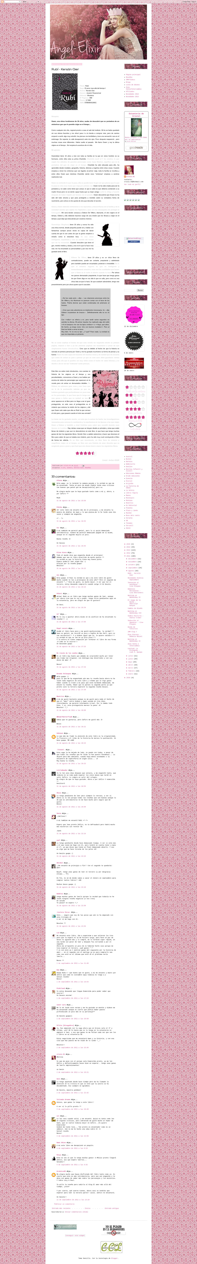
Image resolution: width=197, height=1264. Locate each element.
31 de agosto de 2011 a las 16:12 (71, 568)
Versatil (129, 526)
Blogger (114, 1258)
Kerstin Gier (79, 468)
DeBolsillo (130, 464)
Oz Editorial (131, 505)
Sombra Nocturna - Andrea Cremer (135, 617)
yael (58, 840)
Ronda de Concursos (133, 628)
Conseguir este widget (75, 1235)
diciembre (132, 559)
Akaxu (59, 793)
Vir (58, 528)
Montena (129, 500)
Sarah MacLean (131, 141)
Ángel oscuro (62, 628)
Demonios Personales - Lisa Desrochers (135, 590)
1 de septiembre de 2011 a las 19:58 (73, 1019)
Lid (58, 933)
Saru (58, 1079)
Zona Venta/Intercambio (133, 88)
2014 (129, 547)
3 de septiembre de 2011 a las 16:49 (73, 1109)
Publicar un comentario (64, 1204)
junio (131, 659)
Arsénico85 (61, 1171)
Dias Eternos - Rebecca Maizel (135, 635)
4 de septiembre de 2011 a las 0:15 (72, 1148)
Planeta (129, 508)
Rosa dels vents (133, 515)
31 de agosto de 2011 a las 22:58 (71, 906)
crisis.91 (61, 1054)
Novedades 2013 (132, 96)
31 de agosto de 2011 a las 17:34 (71, 667)
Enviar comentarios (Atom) (76, 1212)
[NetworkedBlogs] (134, 238)
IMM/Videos (130, 80)
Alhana (59, 480)
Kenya (59, 1155)
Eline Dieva (62, 552)
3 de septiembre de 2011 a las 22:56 (73, 1136)
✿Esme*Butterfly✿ (64, 717)
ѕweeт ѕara (61, 1005)
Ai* (58, 614)
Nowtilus (129, 503)
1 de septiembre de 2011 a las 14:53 (73, 982)
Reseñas (88, 468)
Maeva (128, 495)
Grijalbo (129, 483)
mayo (130, 662)
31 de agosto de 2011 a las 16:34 (71, 607)
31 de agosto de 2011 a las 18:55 (71, 786)
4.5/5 (63, 468)
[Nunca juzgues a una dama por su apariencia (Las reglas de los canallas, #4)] (136, 136)
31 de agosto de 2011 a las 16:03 (71, 521)
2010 (129, 678)
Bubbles (60, 894)
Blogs (128, 82)
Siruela (129, 518)
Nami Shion (61, 1143)
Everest (129, 481)
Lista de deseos (133, 85)
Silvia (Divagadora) (65, 1025)
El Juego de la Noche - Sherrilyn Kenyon (134, 602)
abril (131, 665)
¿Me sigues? (133, 241)
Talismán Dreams (63, 1099)
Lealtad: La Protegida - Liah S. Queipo (135, 650)
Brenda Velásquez (64, 674)
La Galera (130, 490)
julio (131, 656)
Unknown (60, 733)
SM (127, 520)
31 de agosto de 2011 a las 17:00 (71, 622)
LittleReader (62, 770)
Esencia (129, 478)
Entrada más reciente (61, 1208)
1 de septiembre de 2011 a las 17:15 (73, 998)
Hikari (59, 593)
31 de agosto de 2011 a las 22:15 (71, 856)
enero (131, 674)
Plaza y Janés (132, 510)
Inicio (87, 1208)
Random (128, 513)
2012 (129, 553)
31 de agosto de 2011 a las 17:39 (71, 690)
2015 (129, 544)
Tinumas (129, 523)
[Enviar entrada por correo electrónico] (82, 465)
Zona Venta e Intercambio (134, 645)
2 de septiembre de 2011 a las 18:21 (73, 1072)
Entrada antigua (112, 1208)
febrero (132, 671)
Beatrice (60, 696)
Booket (128, 459)
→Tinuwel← (61, 750)
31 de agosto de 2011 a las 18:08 (71, 710)
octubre (132, 565)
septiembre (133, 568)
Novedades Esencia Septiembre (135, 579)
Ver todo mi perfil (132, 184)
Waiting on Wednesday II (134, 640)
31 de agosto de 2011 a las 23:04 (71, 926)
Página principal (133, 74)
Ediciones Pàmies (133, 473)
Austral (129, 456)
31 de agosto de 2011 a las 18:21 (71, 727)
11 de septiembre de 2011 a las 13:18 (73, 1200)
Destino (129, 466)
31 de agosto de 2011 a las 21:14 (71, 833)
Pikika (59, 507)
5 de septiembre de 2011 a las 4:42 (72, 1165)
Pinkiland (61, 988)
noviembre (132, 562)
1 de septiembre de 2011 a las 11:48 (73, 963)
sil (58, 1116)
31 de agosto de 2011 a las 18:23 (71, 743)
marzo (131, 668)
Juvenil (69, 468)
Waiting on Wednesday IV (134, 596)
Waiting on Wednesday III (134, 612)
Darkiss (129, 461)
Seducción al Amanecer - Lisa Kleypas (135, 622)
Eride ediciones (133, 476)
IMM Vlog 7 (132, 632)
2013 (129, 550)
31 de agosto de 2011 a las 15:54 (71, 501)
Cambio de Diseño (135, 608)
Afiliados (130, 91)
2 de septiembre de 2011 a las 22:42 (73, 1093)
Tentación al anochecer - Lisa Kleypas (134, 584)
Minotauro (130, 498)
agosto (131, 571)
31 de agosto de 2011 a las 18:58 (71, 807)
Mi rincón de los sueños (68, 653)
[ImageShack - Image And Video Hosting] (125, 200)
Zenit (128, 528)
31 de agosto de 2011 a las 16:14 (71, 587)
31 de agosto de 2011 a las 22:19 (71, 887)
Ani (58, 575)
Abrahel (60, 863)
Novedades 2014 (132, 94)
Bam (58, 970)
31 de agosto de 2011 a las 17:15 (71, 646)
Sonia (59, 813)
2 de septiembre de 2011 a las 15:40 (73, 1047)
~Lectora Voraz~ (63, 912)
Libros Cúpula (132, 493)
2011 (129, 556)
